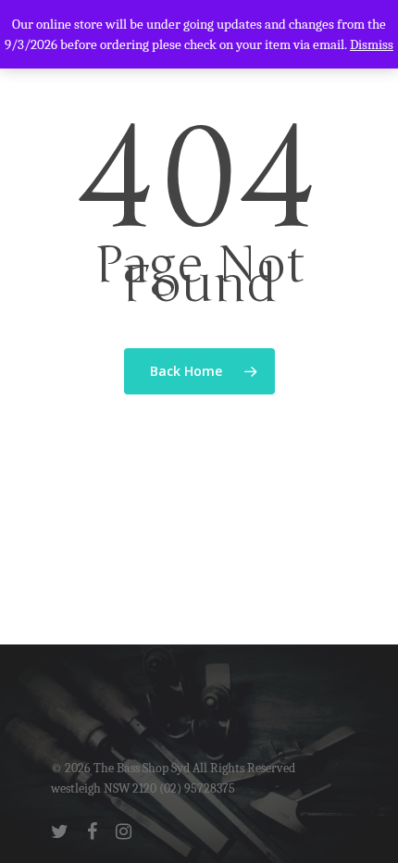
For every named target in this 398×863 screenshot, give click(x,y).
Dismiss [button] (371, 44)
